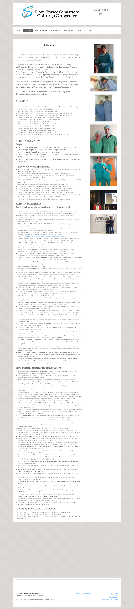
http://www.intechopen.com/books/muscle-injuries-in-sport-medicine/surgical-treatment (42, 236)
